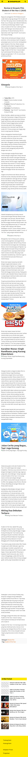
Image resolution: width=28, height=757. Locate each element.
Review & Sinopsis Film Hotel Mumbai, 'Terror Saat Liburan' (18, 718)
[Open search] (25, 1)
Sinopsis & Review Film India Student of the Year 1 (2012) (18, 683)
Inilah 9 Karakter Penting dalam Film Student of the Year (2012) (17, 698)
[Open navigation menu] (2, 1)
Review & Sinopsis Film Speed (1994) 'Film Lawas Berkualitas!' (18, 705)
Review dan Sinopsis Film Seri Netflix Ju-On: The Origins (18, 711)
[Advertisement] (14, 577)
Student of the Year (10, 642)
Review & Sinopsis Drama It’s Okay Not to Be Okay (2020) (18, 725)
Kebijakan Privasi (8, 750)
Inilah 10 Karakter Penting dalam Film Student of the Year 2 (17, 691)
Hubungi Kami (7, 743)
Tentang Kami (7, 740)
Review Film (11, 640)
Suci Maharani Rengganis (17, 13)
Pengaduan (6, 753)
